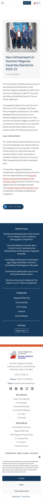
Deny (21, 484)
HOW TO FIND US (21, 374)
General (21, 311)
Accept (21, 478)
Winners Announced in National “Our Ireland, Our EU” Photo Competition (22, 281)
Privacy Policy (25, 496)
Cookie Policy (16, 496)
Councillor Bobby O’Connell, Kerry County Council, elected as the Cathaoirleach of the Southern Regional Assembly (21, 249)
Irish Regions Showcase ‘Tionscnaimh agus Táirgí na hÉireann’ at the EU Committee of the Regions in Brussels (21, 262)
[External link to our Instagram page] (21, 389)
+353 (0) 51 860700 (21, 379)
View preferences (21, 491)
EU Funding (22, 307)
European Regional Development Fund (22, 188)
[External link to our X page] (16, 389)
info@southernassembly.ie (21, 383)
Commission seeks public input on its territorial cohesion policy (21, 272)
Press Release (21, 316)
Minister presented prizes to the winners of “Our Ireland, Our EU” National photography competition (22, 236)
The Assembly (21, 302)
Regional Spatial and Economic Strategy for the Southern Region (19, 178)
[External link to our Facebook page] (11, 389)
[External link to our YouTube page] (27, 389)
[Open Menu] (2, 3)
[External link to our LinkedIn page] (32, 389)
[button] (39, 457)
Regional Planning (21, 298)
